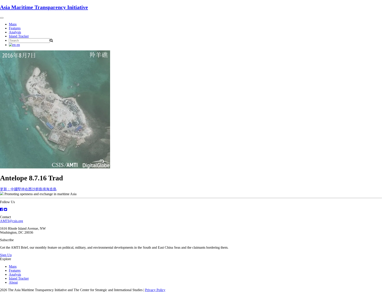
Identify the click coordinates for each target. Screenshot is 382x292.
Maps (13, 24)
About (13, 282)
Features (15, 28)
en (18, 45)
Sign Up (6, 255)
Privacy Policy (155, 290)
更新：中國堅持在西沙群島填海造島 (28, 189)
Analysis (15, 32)
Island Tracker (19, 36)
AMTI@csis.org (11, 221)
